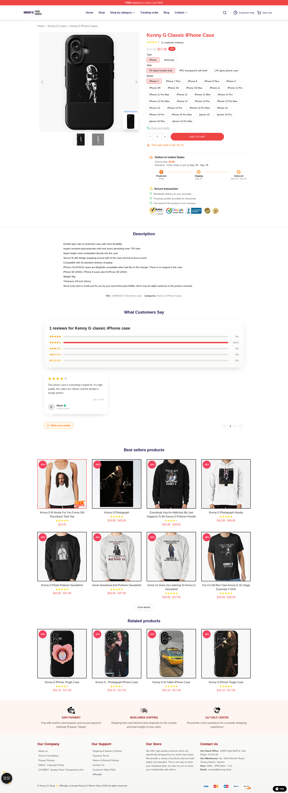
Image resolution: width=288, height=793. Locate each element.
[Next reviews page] (241, 426)
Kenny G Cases (57, 26)
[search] (224, 12)
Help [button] (282, 789)
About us (43, 751)
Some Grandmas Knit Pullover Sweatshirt (116, 585)
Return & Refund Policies (106, 760)
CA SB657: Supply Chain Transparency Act (60, 769)
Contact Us (98, 765)
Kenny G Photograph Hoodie (226, 512)
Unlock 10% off (6, 778)
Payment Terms (101, 755)
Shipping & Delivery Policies (107, 751)
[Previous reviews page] (225, 426)
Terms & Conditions (48, 755)
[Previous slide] (42, 82)
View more (144, 607)
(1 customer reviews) (172, 42)
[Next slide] (136, 82)
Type (149, 54)
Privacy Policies (46, 760)
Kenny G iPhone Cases (84, 26)
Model (150, 76)
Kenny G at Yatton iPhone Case (171, 682)
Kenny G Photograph (116, 512)
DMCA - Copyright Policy (51, 765)
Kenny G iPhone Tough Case (62, 682)
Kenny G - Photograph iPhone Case (117, 682)
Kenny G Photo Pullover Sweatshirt (62, 585)
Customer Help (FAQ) (104, 769)
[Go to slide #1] (81, 140)
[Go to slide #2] (98, 140)
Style (149, 65)
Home (40, 26)
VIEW (62, 505)
